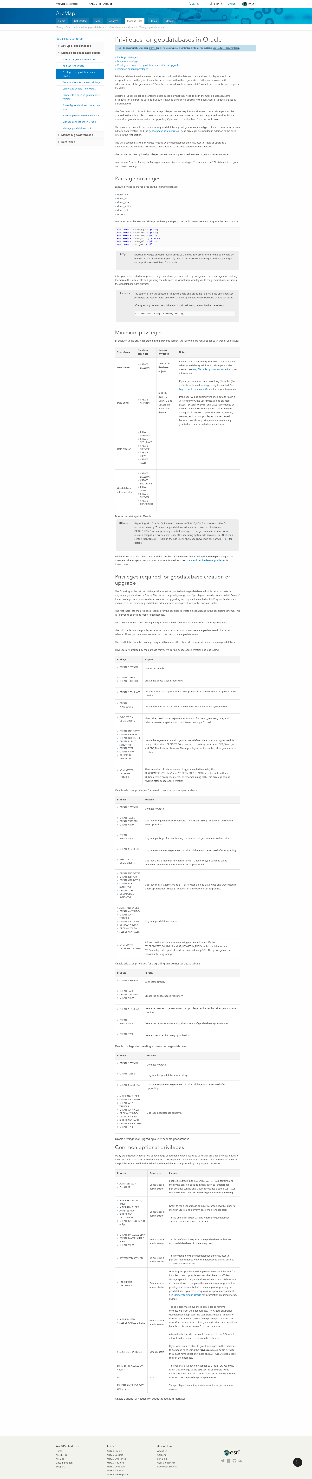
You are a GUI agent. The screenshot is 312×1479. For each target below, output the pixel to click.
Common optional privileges (132, 68)
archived (153, 48)
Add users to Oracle (73, 65)
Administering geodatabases (90, 27)
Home (61, 20)
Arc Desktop (67, 4)
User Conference (166, 1462)
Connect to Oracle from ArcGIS (79, 88)
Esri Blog (162, 1458)
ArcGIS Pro (95, 3)
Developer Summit (167, 1466)
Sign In (218, 3)
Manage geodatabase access (154, 27)
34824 (225, 538)
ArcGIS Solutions (116, 1470)
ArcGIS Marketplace (117, 1474)
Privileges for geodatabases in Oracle (79, 73)
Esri (249, 4)
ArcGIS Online (114, 1450)
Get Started (80, 20)
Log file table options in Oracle (210, 369)
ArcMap (107, 3)
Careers (161, 1454)
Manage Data (134, 20)
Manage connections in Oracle (79, 121)
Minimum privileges (128, 61)
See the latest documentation (226, 48)
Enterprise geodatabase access (80, 59)
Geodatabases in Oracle (122, 27)
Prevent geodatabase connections (81, 115)
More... (170, 20)
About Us (162, 1450)
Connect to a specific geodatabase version (81, 96)
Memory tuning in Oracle (187, 1294)
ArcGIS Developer (116, 1466)
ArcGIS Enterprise (116, 1458)
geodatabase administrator (163, 130)
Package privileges (127, 57)
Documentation (64, 1462)
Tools (154, 20)
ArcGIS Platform (115, 1462)
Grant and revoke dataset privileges (82, 82)
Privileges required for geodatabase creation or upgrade (148, 65)
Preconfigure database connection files (81, 107)
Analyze (113, 20)
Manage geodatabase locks (77, 128)
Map (97, 20)
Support (60, 1466)
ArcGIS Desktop (115, 1454)
